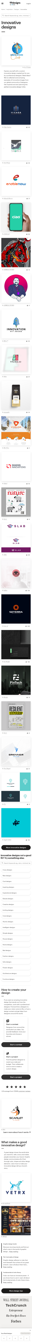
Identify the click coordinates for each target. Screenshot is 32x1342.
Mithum (5, 1236)
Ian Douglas (7, 661)
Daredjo (6, 697)
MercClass (6, 448)
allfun (5, 555)
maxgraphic (7, 412)
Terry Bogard (7, 768)
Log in (28, 3)
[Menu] (2, 3)
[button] (30, 1330)
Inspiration (9, 9)
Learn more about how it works (16, 1132)
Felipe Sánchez (7, 127)
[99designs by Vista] (15, 3)
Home (3, 9)
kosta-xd (6, 626)
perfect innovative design (12, 87)
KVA (4, 1129)
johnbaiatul (7, 234)
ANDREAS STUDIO (9, 269)
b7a (5, 804)
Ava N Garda (27, 67)
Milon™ (6, 341)
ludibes (5, 590)
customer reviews (24, 1091)
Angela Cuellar (7, 840)
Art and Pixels (6, 1203)
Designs (16, 9)
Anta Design (7, 163)
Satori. (5, 519)
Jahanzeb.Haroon (8, 198)
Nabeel (5, 483)
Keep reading (13, 1251)
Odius (5, 376)
